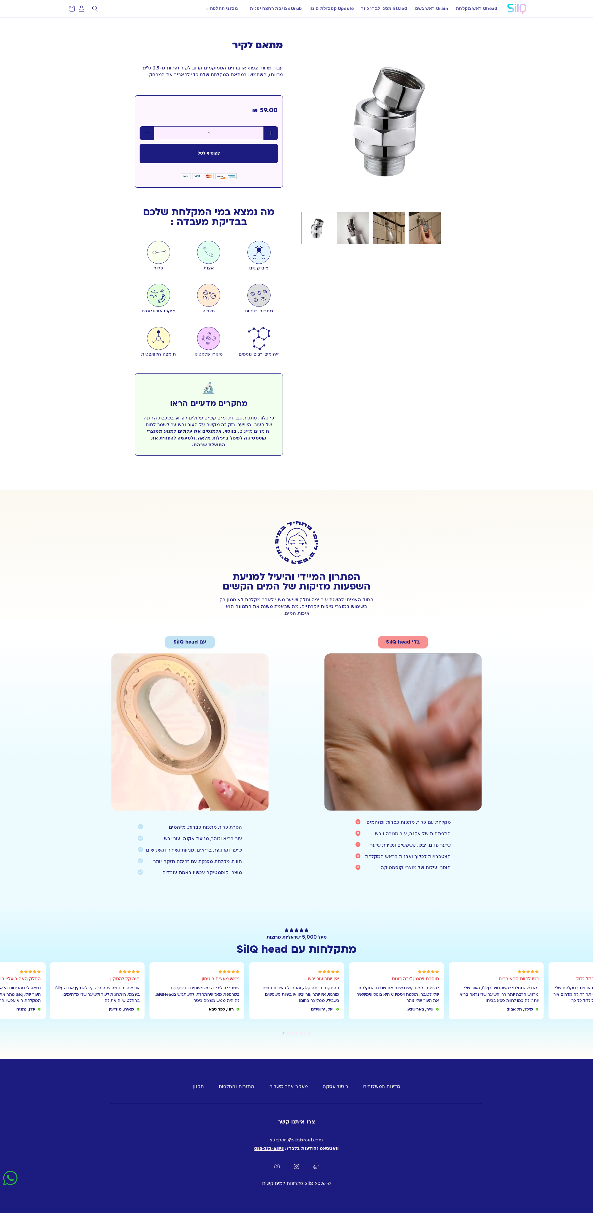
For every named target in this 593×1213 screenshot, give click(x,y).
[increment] (271, 133)
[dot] (283, 1033)
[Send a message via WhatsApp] (10, 1178)
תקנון (198, 1087)
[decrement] (147, 133)
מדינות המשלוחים (381, 1087)
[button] (226, 8)
